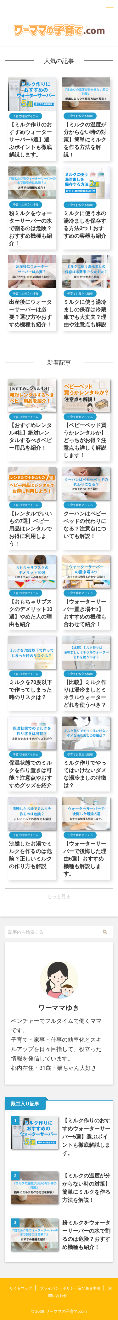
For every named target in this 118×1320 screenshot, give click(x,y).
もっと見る (59, 896)
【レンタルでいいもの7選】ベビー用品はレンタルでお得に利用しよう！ (30, 529)
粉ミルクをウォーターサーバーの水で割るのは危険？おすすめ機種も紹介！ (30, 228)
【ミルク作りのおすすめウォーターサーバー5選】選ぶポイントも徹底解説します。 (30, 140)
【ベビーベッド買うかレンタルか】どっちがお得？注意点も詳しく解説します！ (85, 440)
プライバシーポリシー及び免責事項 (70, 1288)
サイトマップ (20, 1288)
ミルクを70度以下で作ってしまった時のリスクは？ (30, 689)
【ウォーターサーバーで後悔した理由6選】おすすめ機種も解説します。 (85, 859)
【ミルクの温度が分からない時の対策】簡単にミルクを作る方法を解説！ (85, 140)
